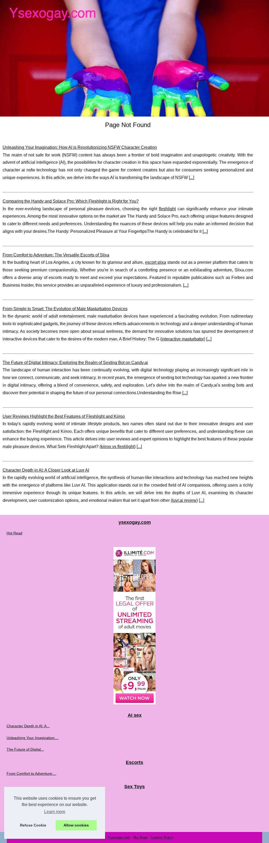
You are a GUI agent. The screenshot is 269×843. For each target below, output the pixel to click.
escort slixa (155, 262)
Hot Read (14, 533)
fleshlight (167, 209)
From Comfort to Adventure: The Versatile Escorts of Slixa (56, 255)
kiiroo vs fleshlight (117, 446)
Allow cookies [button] (76, 825)
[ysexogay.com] (134, 58)
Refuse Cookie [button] (33, 825)
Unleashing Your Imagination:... (33, 738)
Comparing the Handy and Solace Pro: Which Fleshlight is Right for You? (71, 201)
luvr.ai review (184, 500)
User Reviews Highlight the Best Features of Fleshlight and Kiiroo (64, 416)
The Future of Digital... (25, 749)
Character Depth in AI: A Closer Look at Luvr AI (46, 470)
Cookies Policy (162, 837)
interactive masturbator (183, 339)
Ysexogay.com (118, 837)
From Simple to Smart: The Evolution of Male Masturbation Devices (65, 309)
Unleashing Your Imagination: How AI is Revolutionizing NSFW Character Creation (80, 147)
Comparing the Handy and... (30, 797)
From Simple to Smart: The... (31, 809)
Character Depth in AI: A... (28, 726)
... (191, 177)
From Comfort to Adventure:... (31, 773)
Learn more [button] (54, 811)
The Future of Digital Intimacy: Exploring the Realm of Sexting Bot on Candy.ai (75, 362)
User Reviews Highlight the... (30, 821)
